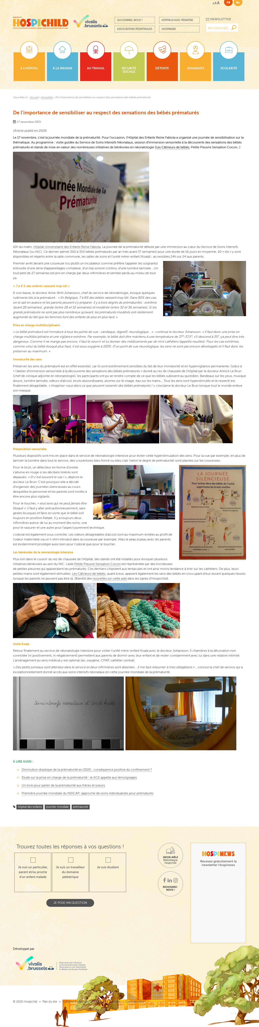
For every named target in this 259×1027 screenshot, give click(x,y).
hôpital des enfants (30, 806)
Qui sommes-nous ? (130, 20)
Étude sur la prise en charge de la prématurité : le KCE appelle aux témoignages (79, 777)
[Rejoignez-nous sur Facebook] (164, 881)
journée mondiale (57, 806)
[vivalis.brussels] (90, 21)
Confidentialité (135, 1001)
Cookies (115, 1001)
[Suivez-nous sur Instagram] (175, 881)
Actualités (47, 97)
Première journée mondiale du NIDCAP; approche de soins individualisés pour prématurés (87, 793)
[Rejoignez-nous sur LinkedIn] (170, 881)
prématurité (80, 806)
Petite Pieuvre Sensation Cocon (97, 564)
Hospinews (169, 29)
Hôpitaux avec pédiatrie (177, 20)
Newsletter (220, 19)
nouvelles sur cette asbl (110, 578)
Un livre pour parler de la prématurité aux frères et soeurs (63, 785)
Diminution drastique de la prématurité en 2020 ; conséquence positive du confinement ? (87, 769)
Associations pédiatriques (134, 29)
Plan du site (49, 1001)
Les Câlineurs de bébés (172, 147)
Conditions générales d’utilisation (83, 1001)
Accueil (34, 97)
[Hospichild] (40, 21)
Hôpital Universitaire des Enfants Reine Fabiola (67, 247)
